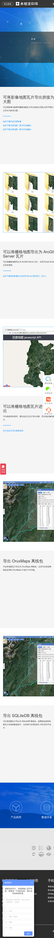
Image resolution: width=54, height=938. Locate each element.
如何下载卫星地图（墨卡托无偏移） (17, 125)
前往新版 (7, 3)
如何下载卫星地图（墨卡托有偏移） (17, 129)
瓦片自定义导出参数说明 (13, 430)
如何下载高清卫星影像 (12, 121)
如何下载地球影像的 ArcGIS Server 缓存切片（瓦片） (25, 276)
